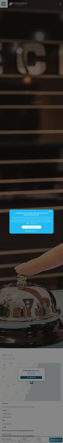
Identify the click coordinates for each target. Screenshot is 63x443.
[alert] (31, 221)
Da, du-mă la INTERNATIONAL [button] (31, 227)
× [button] (51, 211)
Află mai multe (33, 223)
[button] (31, 231)
